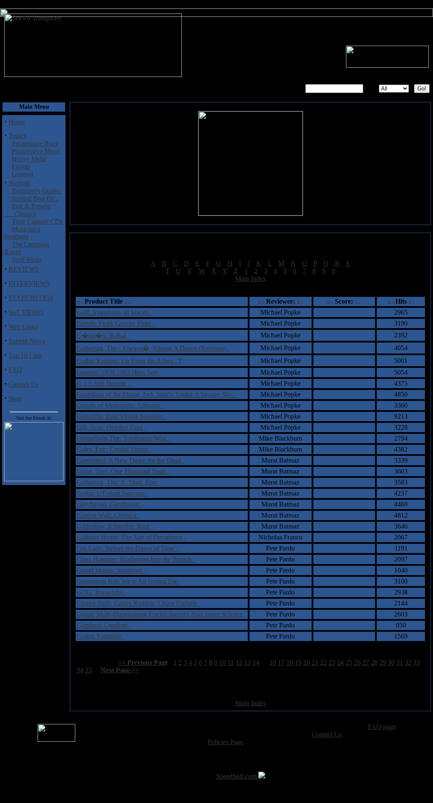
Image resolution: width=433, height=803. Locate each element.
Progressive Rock (35, 143)
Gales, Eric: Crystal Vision (114, 449)
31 (399, 662)
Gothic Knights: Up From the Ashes (129, 361)
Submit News (26, 341)
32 (408, 662)
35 (88, 670)
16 (272, 662)
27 (365, 662)
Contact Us (23, 384)
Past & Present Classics (27, 210)
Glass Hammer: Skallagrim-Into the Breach (136, 559)
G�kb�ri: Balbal (103, 335)
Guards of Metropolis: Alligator (120, 405)
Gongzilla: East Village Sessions (121, 416)
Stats (14, 398)
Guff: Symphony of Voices (114, 312)
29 (382, 662)
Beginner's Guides (36, 191)
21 (315, 662)
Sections (19, 182)
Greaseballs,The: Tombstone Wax (123, 438)
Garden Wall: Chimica (108, 515)
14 (255, 662)
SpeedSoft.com (237, 776)
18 (289, 662)
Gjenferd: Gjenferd (104, 625)
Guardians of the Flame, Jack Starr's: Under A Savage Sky (156, 394)
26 (357, 662)
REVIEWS (23, 269)
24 (340, 662)
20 (306, 662)
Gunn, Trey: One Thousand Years (123, 471)
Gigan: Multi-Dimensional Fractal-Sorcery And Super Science (161, 614)
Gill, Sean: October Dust (111, 427)
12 (239, 662)
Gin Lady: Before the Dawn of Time (127, 548)
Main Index (250, 278)
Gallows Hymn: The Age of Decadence (131, 537)
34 (80, 670)
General (22, 174)
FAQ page (382, 726)
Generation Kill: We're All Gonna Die (129, 581)
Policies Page (225, 741)
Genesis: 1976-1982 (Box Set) (119, 372)
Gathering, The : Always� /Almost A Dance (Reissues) (153, 348)
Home (16, 122)
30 (391, 662)
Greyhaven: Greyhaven (110, 504)
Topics (16, 135)
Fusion (21, 166)
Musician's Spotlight (22, 232)
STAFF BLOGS (30, 297)
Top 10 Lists (25, 355)
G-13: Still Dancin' (103, 383)
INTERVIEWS (29, 283)
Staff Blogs (27, 259)
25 (348, 662)
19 (298, 662)
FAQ (15, 369)
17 (281, 662)
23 (332, 662)
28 (374, 662)
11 (230, 662)
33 (416, 662)
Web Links (23, 326)
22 (323, 662)
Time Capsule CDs (37, 221)
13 (247, 662)
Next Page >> (120, 670)
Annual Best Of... (35, 198)
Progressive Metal (36, 151)
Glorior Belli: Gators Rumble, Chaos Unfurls (138, 603)
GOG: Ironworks (101, 592)
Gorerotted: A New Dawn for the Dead (130, 460)
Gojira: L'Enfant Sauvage (112, 493)
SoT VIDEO (25, 312)
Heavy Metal (29, 158)
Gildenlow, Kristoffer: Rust (115, 526)
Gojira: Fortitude (100, 636)
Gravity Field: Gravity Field (115, 323)
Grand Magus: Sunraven (111, 570)
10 (222, 662)
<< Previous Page (143, 662)
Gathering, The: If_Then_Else (118, 482)
